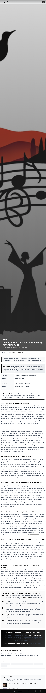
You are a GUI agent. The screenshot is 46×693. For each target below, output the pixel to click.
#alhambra (4, 665)
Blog (6, 352)
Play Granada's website (33, 534)
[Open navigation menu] (43, 2)
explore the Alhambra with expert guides (18, 643)
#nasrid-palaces (30, 663)
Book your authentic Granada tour (29, 653)
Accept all (38, 691)
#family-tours (13, 663)
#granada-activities (21, 663)
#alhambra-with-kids (6, 663)
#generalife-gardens (38, 663)
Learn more (20, 691)
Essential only (31, 691)
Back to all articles (7, 671)
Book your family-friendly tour (34, 635)
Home (2, 352)
